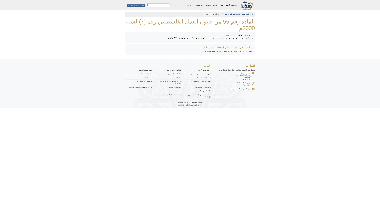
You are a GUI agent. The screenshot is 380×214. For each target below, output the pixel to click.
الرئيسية (234, 5)
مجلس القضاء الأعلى (204, 70)
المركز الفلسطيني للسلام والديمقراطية (140, 87)
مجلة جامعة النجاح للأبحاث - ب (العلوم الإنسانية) (199, 96)
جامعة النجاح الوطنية (205, 91)
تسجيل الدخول (139, 5)
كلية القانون (177, 91)
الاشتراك (130, 5)
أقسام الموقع (225, 5)
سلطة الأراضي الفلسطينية (144, 81)
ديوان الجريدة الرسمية (145, 70)
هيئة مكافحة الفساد (146, 74)
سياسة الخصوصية (196, 102)
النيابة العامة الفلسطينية (174, 74)
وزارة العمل (148, 77)
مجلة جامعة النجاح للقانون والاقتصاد (171, 95)
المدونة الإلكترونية (212, 5)
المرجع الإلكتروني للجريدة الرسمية (200, 74)
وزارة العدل (177, 77)
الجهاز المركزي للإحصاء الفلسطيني (200, 81)
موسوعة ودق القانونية (175, 87)
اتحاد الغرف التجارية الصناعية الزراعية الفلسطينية (170, 82)
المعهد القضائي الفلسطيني (203, 77)
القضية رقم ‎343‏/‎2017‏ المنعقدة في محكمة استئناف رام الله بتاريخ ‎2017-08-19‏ (227, 51)
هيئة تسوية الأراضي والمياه (203, 87)
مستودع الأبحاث (147, 91)
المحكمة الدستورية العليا (174, 70)
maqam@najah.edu (234, 89)
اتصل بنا (189, 5)
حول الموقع (199, 5)
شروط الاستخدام (183, 102)
